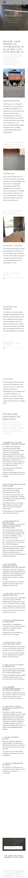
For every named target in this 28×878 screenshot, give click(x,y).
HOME (5, 855)
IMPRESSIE (10, 855)
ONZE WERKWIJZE (18, 855)
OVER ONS (15, 857)
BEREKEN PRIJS (8, 857)
